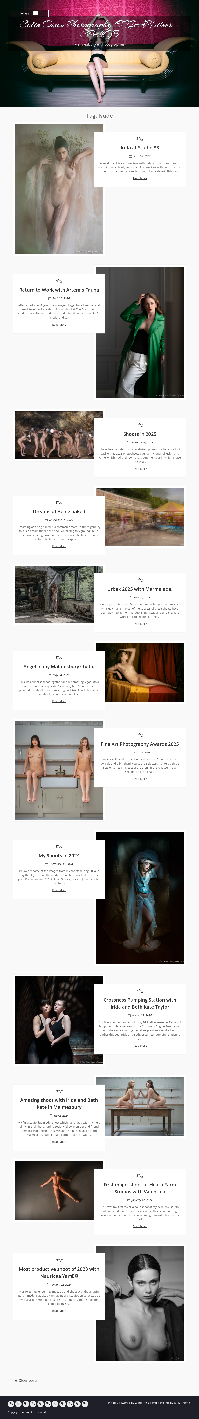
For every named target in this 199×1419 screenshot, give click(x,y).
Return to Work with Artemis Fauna (59, 290)
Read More (140, 178)
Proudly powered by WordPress (128, 1403)
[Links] (85, 1404)
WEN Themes (182, 1403)
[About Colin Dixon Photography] (11, 1404)
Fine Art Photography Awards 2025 (140, 744)
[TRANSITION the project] (55, 1404)
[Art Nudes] (33, 1404)
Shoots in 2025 (139, 434)
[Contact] (77, 1404)
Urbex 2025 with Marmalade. (140, 589)
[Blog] (62, 1404)
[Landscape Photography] (26, 1404)
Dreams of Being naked (59, 511)
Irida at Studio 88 (140, 147)
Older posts (28, 1380)
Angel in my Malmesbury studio (59, 666)
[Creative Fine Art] (18, 1404)
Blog (139, 138)
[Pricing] (70, 1404)
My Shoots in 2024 (59, 855)
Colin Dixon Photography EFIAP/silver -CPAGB (99, 29)
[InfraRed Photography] (48, 1404)
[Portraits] (40, 1404)
